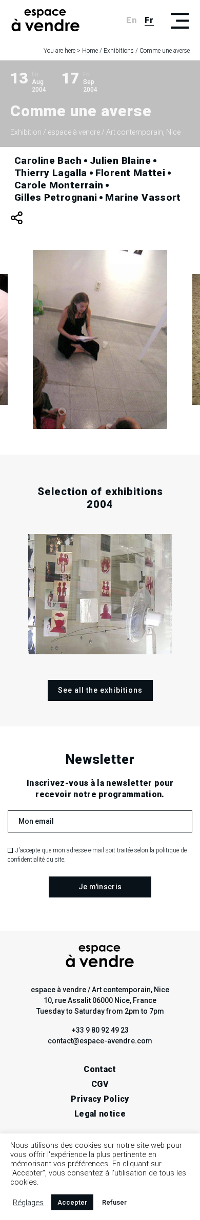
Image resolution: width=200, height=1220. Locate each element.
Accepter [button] (72, 1202)
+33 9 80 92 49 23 (100, 1030)
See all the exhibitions (100, 690)
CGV (100, 1084)
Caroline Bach (48, 160)
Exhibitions (119, 50)
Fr (149, 20)
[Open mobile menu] (179, 20)
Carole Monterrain (58, 185)
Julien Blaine (120, 160)
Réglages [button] (28, 1202)
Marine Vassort (143, 197)
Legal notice (100, 1114)
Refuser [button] (114, 1202)
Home (90, 50)
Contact (100, 1069)
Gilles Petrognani (55, 197)
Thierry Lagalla (50, 173)
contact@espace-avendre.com (100, 1041)
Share (16, 217)
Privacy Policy (100, 1099)
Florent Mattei (130, 173)
